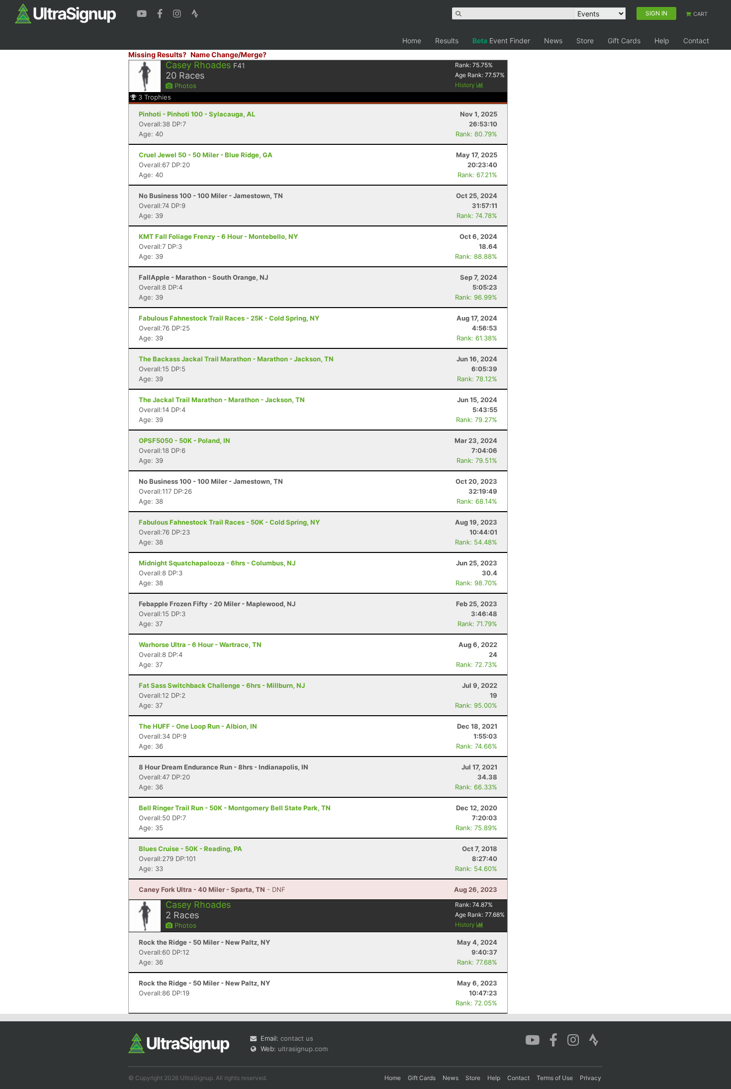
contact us (296, 1038)
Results (446, 40)
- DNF (212, 889)
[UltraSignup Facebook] (161, 12)
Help (661, 40)
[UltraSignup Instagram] (178, 12)
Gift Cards (624, 40)
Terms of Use (555, 1078)
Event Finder (501, 40)
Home (411, 40)
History (465, 85)
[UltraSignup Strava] (194, 12)
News (553, 40)
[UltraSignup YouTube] (143, 12)
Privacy (590, 1078)
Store (585, 40)
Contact (696, 40)
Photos (184, 86)
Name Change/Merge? (228, 54)
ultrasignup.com (303, 1049)
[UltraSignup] (65, 13)
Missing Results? (157, 54)
